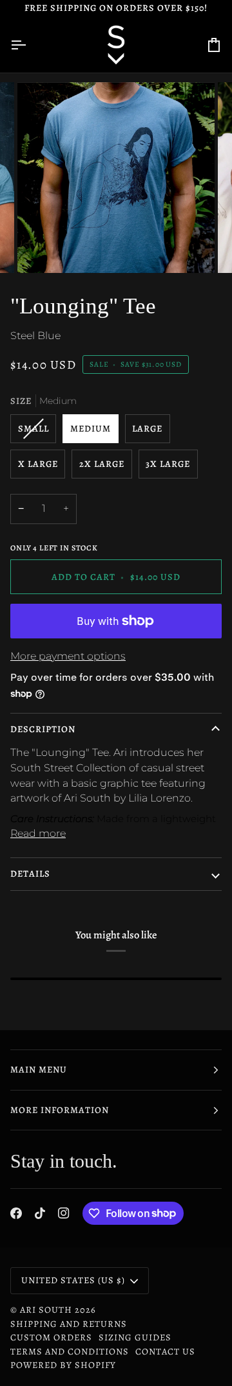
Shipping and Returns (68, 1323)
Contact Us (165, 1351)
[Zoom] (41, 249)
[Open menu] (29, 45)
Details (30, 873)
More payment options (68, 656)
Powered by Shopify (63, 1364)
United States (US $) (73, 1280)
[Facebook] (16, 1213)
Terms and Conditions (69, 1351)
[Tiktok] (40, 1213)
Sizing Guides (135, 1337)
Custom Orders (51, 1337)
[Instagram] (64, 1213)
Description (42, 729)
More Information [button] (59, 1109)
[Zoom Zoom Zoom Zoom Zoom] (116, 178)
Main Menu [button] (38, 1069)
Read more (38, 833)
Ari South (46, 1309)
